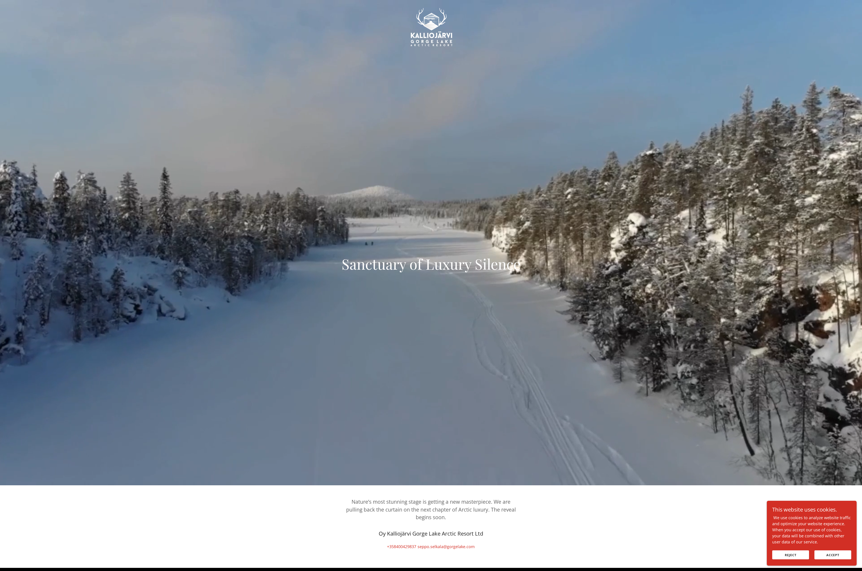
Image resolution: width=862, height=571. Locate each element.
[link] (431, 6)
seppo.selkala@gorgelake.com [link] (446, 546)
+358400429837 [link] (401, 546)
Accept (833, 555)
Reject (791, 555)
